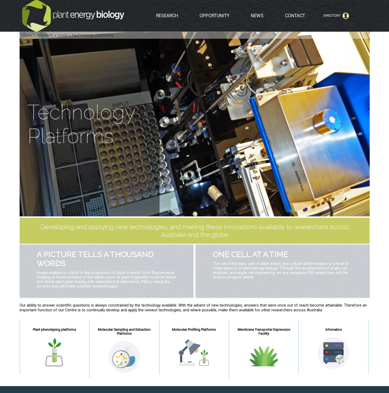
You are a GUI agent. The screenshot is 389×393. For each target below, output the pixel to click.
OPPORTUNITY (214, 15)
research (45, 35)
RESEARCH (167, 15)
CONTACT (295, 15)
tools (62, 35)
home (26, 35)
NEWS (257, 15)
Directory (332, 16)
